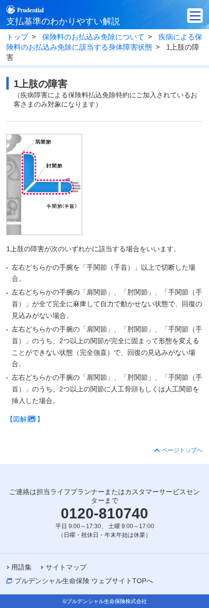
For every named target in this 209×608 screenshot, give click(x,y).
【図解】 (25, 419)
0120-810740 (104, 513)
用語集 (21, 567)
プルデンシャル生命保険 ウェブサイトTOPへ (84, 581)
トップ (17, 37)
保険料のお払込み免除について (93, 37)
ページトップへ (182, 450)
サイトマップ (66, 567)
